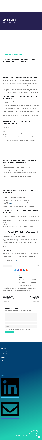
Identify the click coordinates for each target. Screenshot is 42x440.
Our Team (3, 370)
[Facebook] (18, 270)
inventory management (7, 265)
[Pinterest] (21, 270)
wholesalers (10, 203)
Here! (17, 260)
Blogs (7, 22)
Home (4, 22)
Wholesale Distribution (17, 54)
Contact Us (3, 366)
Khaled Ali (12, 57)
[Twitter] (15, 270)
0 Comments (17, 57)
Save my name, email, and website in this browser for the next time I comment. (20, 329)
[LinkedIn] (24, 270)
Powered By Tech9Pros (34, 435)
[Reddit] (27, 270)
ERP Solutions (12, 22)
